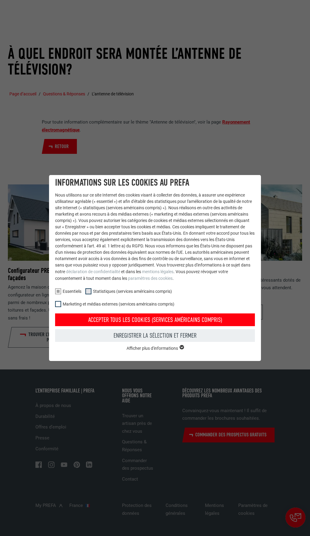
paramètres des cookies (150, 278)
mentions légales (157, 271)
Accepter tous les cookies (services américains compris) (155, 320)
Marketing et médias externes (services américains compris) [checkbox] (118, 304)
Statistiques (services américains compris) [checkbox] (132, 291)
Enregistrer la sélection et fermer (155, 335)
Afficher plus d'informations (153, 348)
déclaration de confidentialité (93, 271)
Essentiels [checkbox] (72, 291)
